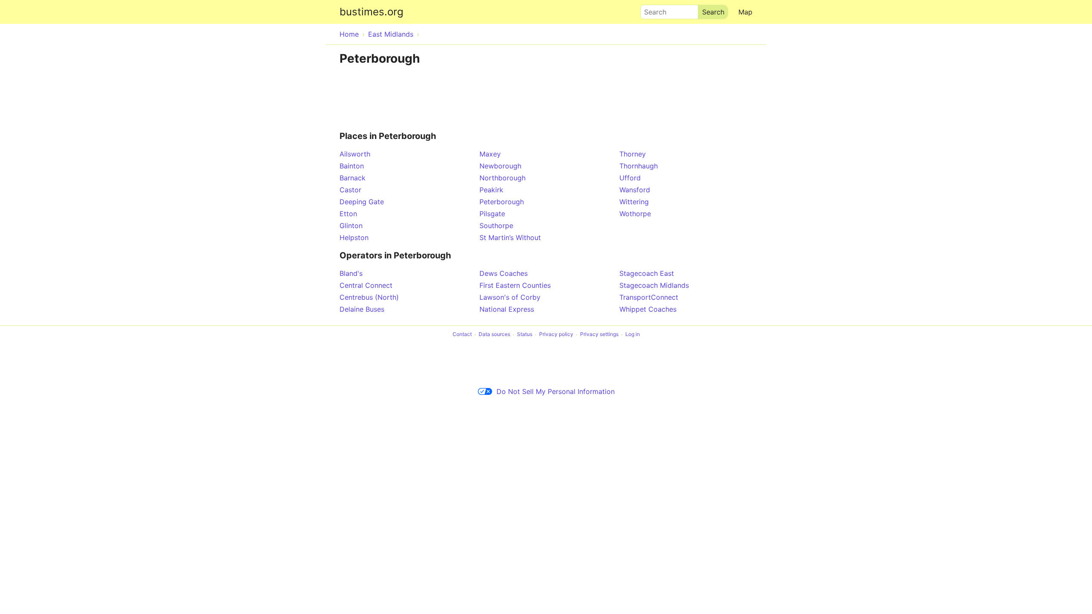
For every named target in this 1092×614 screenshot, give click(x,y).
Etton (348, 213)
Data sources (494, 334)
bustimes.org (372, 12)
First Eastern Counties (515, 285)
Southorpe (496, 225)
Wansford (634, 189)
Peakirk (491, 189)
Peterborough (501, 201)
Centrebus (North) (369, 297)
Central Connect (366, 285)
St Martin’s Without (510, 237)
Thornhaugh (638, 166)
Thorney (632, 154)
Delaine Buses (362, 309)
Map (745, 12)
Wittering (634, 201)
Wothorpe (635, 213)
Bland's (351, 273)
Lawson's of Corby (509, 297)
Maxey (490, 154)
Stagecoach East (646, 273)
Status (524, 334)
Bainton (352, 166)
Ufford (630, 178)
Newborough (500, 166)
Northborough (502, 178)
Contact (462, 334)
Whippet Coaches (648, 309)
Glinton (351, 225)
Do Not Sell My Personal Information (556, 391)
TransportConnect (648, 297)
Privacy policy (556, 334)
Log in (632, 334)
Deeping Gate (362, 201)
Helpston (354, 237)
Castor (350, 189)
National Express (506, 309)
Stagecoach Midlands (654, 285)
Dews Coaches (503, 273)
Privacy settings (599, 334)
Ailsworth (355, 154)
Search (651, 10)
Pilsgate (492, 213)
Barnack (353, 178)
